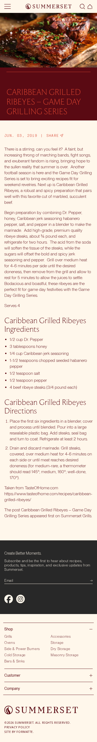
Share (52, 135)
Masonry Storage (65, 655)
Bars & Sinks (14, 661)
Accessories (61, 636)
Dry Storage (60, 649)
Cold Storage (15, 655)
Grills (8, 636)
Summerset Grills (76, 515)
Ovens (9, 642)
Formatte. (25, 732)
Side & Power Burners (22, 649)
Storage (57, 642)
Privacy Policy (17, 727)
